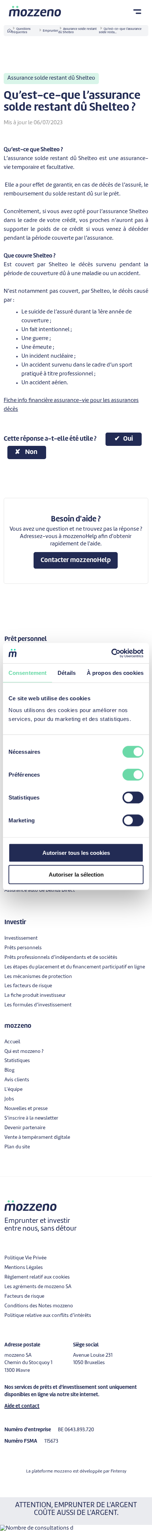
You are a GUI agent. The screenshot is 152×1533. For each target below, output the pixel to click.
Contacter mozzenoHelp (76, 560)
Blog (9, 1070)
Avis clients (16, 1080)
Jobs (9, 1099)
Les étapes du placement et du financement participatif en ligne (74, 967)
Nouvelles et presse (26, 1108)
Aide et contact (21, 1406)
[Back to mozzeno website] (35, 11)
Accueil (12, 1042)
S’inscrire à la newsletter (31, 1118)
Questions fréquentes (21, 31)
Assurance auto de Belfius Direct (39, 890)
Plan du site (17, 1147)
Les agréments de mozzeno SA (37, 1286)
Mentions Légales (23, 1267)
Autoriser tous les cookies (76, 852)
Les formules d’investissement (38, 1005)
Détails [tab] (67, 673)
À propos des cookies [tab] (115, 673)
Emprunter (50, 31)
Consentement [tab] (27, 673)
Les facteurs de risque (28, 986)
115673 (51, 1441)
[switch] (133, 774)
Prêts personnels (23, 948)
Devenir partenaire (24, 1128)
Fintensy (118, 1471)
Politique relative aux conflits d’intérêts (47, 1315)
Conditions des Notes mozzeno (38, 1306)
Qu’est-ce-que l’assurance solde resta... (120, 31)
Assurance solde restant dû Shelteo (77, 31)
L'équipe (13, 1089)
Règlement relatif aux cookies (37, 1277)
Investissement (21, 938)
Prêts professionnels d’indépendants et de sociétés (60, 957)
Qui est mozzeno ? (24, 1051)
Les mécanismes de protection (38, 976)
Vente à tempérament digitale (37, 1137)
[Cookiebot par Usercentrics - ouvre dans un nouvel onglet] (111, 653)
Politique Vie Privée (25, 1258)
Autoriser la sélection (76, 874)
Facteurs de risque (24, 1296)
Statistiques (17, 1060)
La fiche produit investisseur (35, 995)
